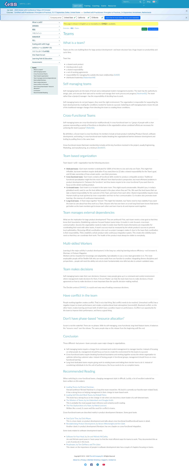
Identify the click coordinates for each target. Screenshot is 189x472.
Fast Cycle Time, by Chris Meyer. (78, 418)
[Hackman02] (142, 93)
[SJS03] (117, 75)
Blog (148, 1)
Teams (34, 68)
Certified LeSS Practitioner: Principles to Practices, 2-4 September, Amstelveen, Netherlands (117, 12)
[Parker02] (90, 128)
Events (103, 6)
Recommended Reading (41, 92)
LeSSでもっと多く (25, 4)
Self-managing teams (40, 72)
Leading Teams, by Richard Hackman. (80, 387)
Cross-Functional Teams (41, 74)
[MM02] (83, 287)
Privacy (83, 460)
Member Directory (94, 460)
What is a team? (38, 70)
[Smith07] (101, 148)
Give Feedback (153, 29)
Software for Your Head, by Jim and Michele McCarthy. (87, 436)
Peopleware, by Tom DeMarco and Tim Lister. (83, 444)
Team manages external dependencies (45, 78)
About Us (76, 460)
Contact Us (112, 460)
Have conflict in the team (41, 84)
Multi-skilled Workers (40, 80)
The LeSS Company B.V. (96, 456)
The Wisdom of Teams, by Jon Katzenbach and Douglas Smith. (90, 400)
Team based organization (41, 76)
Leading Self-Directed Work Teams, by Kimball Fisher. (86, 395)
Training (87, 6)
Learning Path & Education (42, 58)
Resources (112, 6)
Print (144, 29)
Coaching (95, 6)
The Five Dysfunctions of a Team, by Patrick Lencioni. (86, 405)
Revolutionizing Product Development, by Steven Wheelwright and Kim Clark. (95, 424)
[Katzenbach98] (89, 77)
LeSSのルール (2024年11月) (42, 48)
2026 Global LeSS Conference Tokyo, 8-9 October (32, 10)
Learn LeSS (78, 6)
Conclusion (37, 90)
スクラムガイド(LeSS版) (40, 51)
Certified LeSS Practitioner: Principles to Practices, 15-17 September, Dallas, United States (47, 12)
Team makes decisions (40, 82)
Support (104, 460)
